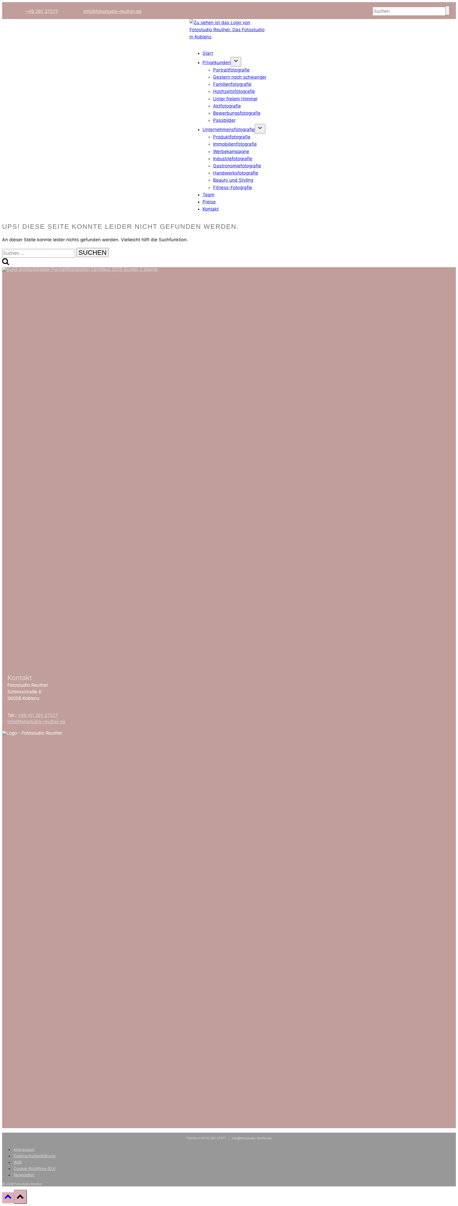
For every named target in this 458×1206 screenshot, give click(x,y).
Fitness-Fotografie (232, 187)
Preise (209, 201)
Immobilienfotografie (235, 144)
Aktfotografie (227, 106)
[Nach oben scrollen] (8, 1197)
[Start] (229, 36)
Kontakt (210, 209)
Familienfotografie (232, 84)
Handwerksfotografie (235, 173)
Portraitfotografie (231, 70)
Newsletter (24, 1174)
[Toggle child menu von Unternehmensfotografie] (260, 128)
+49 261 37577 (41, 11)
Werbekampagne (231, 151)
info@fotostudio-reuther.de (112, 11)
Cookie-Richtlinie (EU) (34, 1168)
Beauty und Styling (233, 180)
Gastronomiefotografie (237, 165)
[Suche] (447, 10)
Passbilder (224, 120)
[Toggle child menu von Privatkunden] (236, 61)
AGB (18, 1162)
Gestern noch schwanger (239, 77)
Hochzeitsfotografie (234, 91)
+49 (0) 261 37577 (38, 715)
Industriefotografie (232, 158)
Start (207, 53)
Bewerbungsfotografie (237, 113)
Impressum (24, 1149)
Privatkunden (216, 62)
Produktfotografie (231, 137)
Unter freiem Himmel (235, 98)
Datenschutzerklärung (34, 1155)
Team (208, 194)
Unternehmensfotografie (228, 129)
